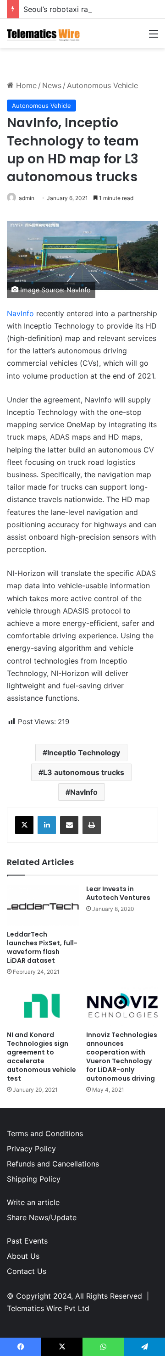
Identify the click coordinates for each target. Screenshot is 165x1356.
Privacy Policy (31, 1148)
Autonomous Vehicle (102, 85)
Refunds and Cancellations (53, 1163)
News (51, 85)
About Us (23, 1256)
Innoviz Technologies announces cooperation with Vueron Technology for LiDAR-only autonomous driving (121, 1056)
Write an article (33, 1202)
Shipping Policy (33, 1178)
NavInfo (20, 313)
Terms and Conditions (45, 1133)
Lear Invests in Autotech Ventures (118, 893)
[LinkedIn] (47, 825)
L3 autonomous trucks (83, 772)
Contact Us (26, 1271)
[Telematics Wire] (43, 33)
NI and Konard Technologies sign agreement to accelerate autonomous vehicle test (41, 1056)
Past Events (27, 1240)
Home (25, 85)
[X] (24, 825)
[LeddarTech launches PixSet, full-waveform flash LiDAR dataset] (43, 905)
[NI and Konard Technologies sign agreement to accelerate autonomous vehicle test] (43, 1006)
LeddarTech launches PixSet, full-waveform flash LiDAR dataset (42, 947)
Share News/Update (42, 1217)
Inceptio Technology (83, 752)
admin (26, 198)
